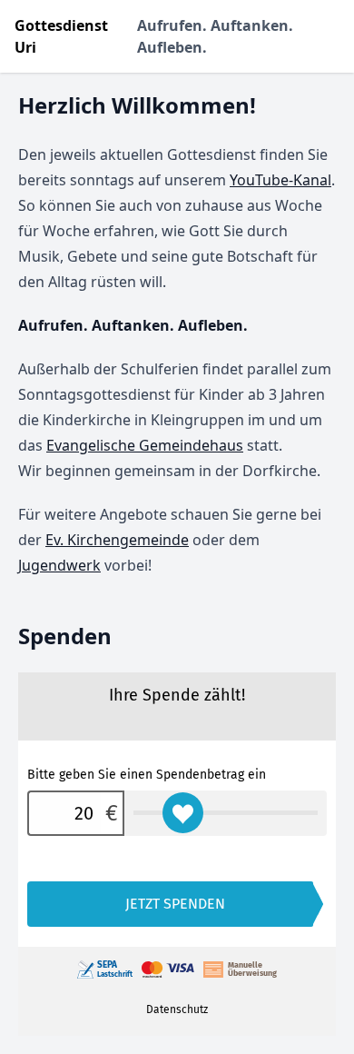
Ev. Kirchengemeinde (117, 540)
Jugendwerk (59, 565)
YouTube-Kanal (280, 180)
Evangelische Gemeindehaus (144, 445)
